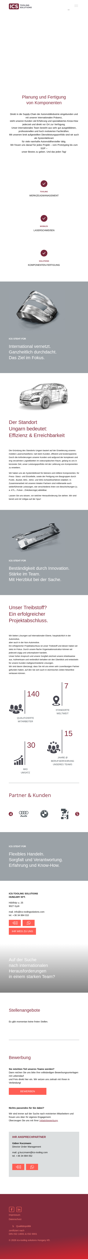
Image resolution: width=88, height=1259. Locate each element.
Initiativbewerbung (48, 1120)
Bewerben (27, 1091)
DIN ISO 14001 (16, 1234)
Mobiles (44, 226)
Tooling (44, 192)
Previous (11, 814)
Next (77, 814)
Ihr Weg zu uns (22, 931)
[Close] (69, 9)
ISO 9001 (32, 1234)
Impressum (14, 1215)
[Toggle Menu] (76, 6)
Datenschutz (15, 1219)
